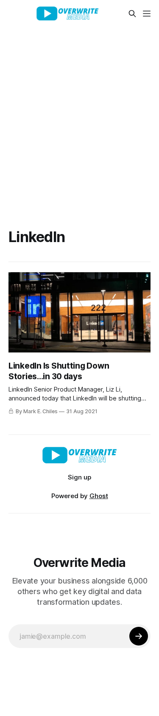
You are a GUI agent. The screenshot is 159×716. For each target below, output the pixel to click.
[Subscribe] (138, 636)
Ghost (98, 496)
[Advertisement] (79, 111)
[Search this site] (132, 13)
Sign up (79, 477)
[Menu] (146, 13)
